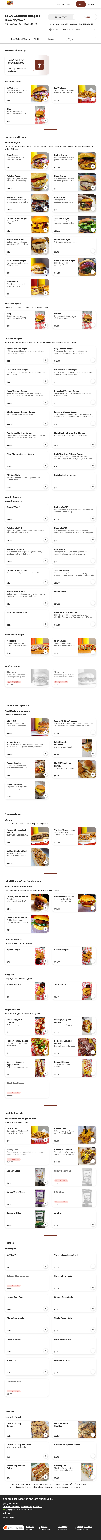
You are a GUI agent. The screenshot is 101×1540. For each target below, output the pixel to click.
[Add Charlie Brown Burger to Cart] (45, 230)
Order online (8, 1517)
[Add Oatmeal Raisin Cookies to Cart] (93, 1435)
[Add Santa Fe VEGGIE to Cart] (93, 582)
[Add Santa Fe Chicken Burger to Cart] (93, 423)
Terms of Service (30, 1527)
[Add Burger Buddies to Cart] (45, 774)
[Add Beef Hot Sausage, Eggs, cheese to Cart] (45, 1073)
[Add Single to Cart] (45, 120)
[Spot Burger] (10, 3)
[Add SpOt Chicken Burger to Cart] (45, 360)
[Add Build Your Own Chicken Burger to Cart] (93, 465)
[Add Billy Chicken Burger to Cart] (93, 360)
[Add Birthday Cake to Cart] (93, 1477)
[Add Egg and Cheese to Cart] (93, 1073)
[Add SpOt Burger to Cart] (45, 99)
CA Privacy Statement (63, 1527)
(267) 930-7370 (10, 1503)
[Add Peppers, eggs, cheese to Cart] (45, 1052)
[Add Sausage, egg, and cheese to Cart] (93, 1031)
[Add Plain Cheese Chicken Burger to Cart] (45, 465)
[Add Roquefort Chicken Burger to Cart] (93, 402)
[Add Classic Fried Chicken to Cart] (45, 929)
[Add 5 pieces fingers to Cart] (93, 961)
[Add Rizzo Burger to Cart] (93, 187)
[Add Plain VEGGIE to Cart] (93, 603)
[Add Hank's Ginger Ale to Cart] (93, 1351)
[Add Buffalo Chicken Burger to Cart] (93, 487)
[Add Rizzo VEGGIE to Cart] (93, 540)
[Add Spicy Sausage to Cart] (93, 652)
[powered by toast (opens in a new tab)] (13, 1527)
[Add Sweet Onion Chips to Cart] (45, 1203)
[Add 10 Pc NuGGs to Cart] (93, 996)
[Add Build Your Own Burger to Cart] (93, 272)
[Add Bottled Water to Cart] (45, 1266)
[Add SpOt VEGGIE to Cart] (45, 518)
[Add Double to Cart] (93, 325)
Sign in (91, 4)
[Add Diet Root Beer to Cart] (45, 1351)
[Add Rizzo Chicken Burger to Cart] (45, 402)
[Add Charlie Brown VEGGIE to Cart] (45, 582)
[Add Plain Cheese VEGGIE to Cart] (45, 624)
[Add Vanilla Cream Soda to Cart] (93, 1329)
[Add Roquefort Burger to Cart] (45, 209)
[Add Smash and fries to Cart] (45, 796)
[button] (21, 39)
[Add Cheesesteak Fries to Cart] (93, 1161)
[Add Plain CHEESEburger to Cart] (45, 272)
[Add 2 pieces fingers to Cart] (45, 961)
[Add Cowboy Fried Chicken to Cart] (45, 908)
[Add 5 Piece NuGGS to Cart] (45, 996)
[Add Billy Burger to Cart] (93, 209)
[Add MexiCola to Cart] (45, 1372)
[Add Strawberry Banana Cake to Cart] (45, 1477)
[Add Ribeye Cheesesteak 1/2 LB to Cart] (45, 841)
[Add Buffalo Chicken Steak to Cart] (45, 862)
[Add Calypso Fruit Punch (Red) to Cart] (93, 1266)
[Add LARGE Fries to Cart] (93, 99)
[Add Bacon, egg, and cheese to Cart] (45, 1031)
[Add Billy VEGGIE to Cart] (93, 561)
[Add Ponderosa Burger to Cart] (45, 251)
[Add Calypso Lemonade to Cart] (93, 1287)
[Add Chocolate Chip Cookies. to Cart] (45, 1435)
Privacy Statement (45, 1527)
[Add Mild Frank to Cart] (45, 652)
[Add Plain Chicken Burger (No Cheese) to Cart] (93, 444)
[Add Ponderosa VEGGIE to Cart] (45, 603)
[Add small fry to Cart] (93, 1224)
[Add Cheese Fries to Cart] (93, 1140)
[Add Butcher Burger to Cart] (45, 187)
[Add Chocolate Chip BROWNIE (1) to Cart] (45, 1456)
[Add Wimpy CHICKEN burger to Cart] (93, 732)
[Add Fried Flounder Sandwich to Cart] (93, 753)
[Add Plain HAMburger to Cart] (93, 251)
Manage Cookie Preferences (84, 1527)
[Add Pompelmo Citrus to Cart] (93, 1372)
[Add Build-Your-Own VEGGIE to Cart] (93, 624)
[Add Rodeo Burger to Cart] (93, 166)
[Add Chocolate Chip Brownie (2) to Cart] (93, 1456)
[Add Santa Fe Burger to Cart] (93, 230)
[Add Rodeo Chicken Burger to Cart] (45, 381)
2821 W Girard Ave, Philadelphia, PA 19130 (22, 1506)
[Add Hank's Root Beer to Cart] (45, 1308)
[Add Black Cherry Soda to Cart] (45, 1329)
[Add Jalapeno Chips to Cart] (45, 1224)
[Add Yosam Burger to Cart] (45, 753)
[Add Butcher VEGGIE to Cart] (45, 540)
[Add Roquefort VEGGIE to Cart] (45, 561)
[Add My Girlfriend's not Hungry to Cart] (93, 774)
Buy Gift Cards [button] (63, 4)
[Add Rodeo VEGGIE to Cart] (93, 518)
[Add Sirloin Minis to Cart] (45, 293)
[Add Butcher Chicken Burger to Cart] (93, 381)
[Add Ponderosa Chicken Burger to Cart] (45, 444)
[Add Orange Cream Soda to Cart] (93, 1308)
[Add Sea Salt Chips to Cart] (45, 1182)
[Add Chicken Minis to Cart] (45, 487)
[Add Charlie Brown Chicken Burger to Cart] (45, 423)
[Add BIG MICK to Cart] (45, 732)
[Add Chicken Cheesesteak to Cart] (93, 841)
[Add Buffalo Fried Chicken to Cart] (93, 908)
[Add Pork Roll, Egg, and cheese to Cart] (93, 1052)
